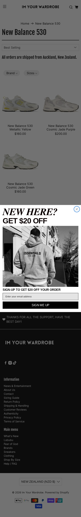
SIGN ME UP (40, 305)
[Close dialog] (77, 209)
